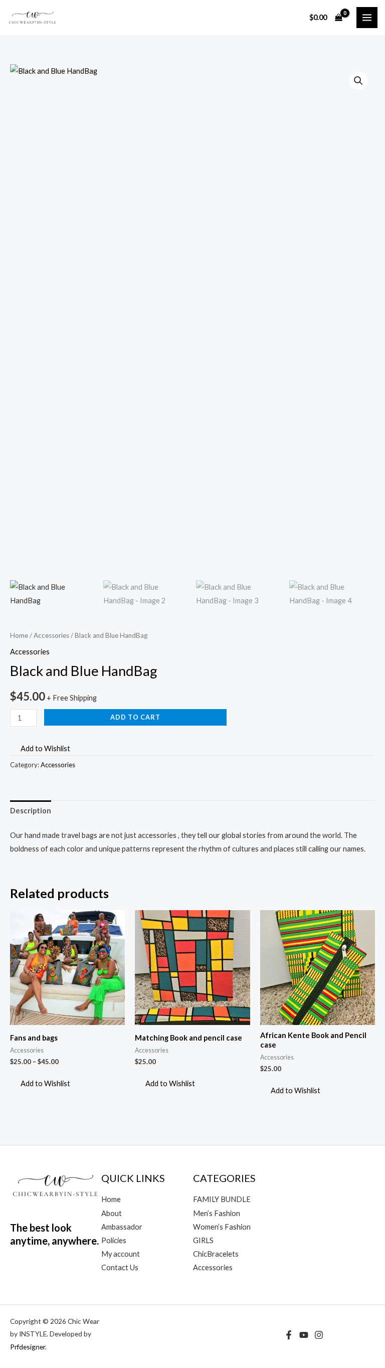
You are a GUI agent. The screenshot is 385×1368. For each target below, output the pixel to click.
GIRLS (203, 1240)
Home (19, 635)
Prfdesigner (27, 1346)
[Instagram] (318, 1334)
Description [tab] (30, 810)
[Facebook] (288, 1334)
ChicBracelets (216, 1254)
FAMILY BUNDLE (222, 1199)
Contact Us (119, 1267)
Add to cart (135, 717)
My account (120, 1254)
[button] (358, 81)
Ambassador (121, 1227)
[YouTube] (303, 1334)
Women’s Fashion (222, 1227)
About (111, 1213)
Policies (113, 1240)
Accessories (51, 635)
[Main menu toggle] (366, 17)
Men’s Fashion (216, 1213)
